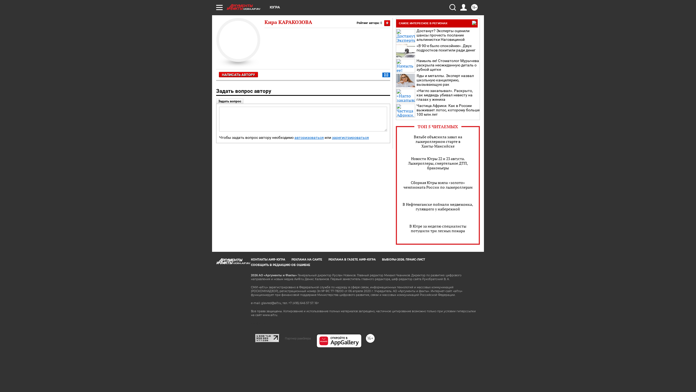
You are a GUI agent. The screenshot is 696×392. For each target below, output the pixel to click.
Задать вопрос (229, 101)
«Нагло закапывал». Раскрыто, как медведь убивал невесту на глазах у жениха (445, 95)
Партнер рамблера (298, 338)
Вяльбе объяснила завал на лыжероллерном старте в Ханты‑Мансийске (438, 141)
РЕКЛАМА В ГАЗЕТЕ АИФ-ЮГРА (352, 259)
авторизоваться (309, 137)
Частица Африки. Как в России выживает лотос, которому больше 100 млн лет (448, 110)
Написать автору (238, 75)
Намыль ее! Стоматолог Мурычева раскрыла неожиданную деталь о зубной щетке (448, 65)
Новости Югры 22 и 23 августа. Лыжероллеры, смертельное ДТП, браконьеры (438, 163)
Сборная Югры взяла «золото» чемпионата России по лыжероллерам (438, 184)
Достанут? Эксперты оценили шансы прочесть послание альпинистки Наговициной (443, 35)
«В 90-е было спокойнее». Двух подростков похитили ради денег (446, 48)
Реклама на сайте (306, 259)
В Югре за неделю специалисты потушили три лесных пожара (437, 228)
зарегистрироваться (350, 137)
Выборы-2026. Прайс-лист (403, 259)
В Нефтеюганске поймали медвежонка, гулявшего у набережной (438, 206)
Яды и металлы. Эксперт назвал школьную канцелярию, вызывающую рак (445, 80)
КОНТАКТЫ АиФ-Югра (268, 259)
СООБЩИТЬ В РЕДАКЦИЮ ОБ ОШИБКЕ (280, 265)
